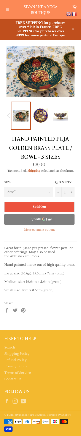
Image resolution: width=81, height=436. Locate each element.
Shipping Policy (17, 354)
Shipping (33, 171)
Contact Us (12, 379)
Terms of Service (17, 373)
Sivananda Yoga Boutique (40, 9)
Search (9, 347)
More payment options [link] (39, 229)
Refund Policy (15, 360)
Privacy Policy (15, 366)
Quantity (63, 182)
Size (7, 182)
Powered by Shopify (59, 414)
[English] (68, 14)
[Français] (74, 14)
